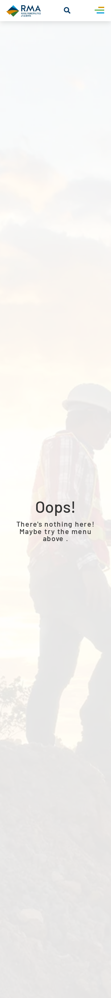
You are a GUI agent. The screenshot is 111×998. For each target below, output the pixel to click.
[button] (67, 11)
